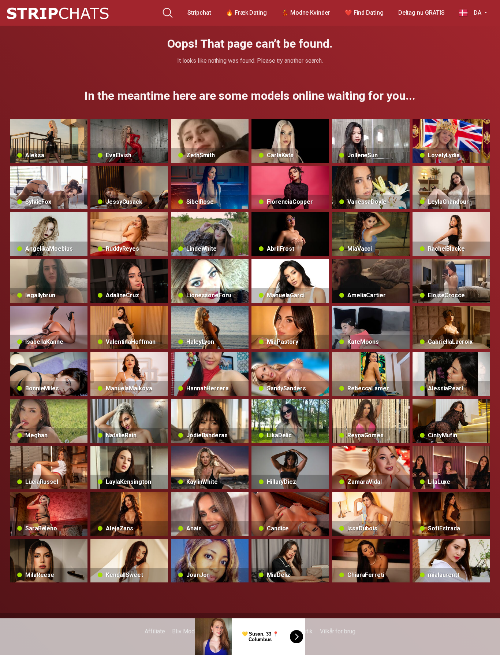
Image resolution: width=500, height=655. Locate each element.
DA (475, 12)
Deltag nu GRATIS (421, 12)
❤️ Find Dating (364, 12)
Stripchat (199, 12)
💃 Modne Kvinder (305, 12)
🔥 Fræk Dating (246, 12)
